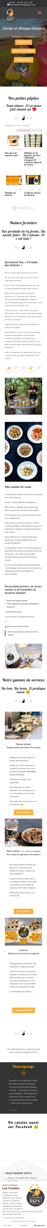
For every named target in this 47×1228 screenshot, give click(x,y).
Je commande (24, 1010)
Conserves (23, 59)
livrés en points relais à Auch (18, 626)
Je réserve (23, 812)
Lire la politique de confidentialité (13, 1218)
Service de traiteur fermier (17, 600)
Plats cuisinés (23, 51)
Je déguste (23, 911)
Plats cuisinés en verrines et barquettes (23, 603)
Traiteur (23, 42)
